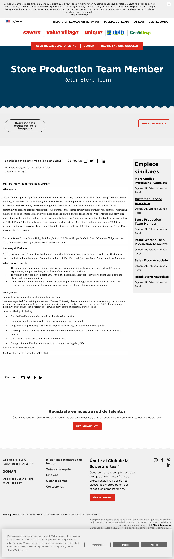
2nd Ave (85, 514)
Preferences (98, 545)
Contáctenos (55, 486)
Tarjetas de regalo (116, 22)
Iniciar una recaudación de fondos (76, 22)
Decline (125, 545)
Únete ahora (102, 497)
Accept (154, 545)
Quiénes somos (158, 22)
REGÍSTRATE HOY (87, 426)
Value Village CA (38, 514)
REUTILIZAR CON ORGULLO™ (18, 481)
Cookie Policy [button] (19, 547)
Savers (6, 514)
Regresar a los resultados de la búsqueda (25, 125)
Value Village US (19, 514)
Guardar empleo (154, 123)
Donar (89, 45)
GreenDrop (96, 514)
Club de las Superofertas (56, 45)
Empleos (138, 22)
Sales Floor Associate (151, 260)
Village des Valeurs (57, 514)
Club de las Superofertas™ (18, 462)
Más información (80, 14)
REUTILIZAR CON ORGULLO (119, 45)
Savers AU (74, 514)
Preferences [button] (20, 550)
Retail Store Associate (152, 276)
